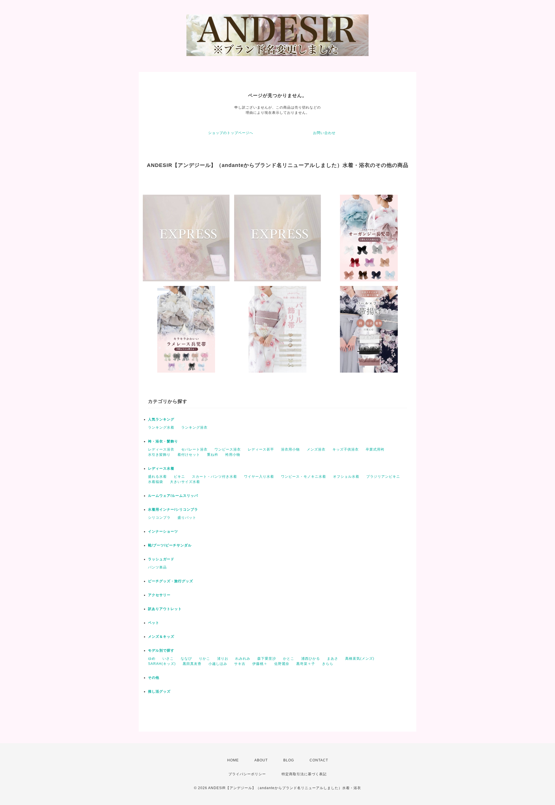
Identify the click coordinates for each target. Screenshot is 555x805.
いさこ (168, 659)
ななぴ (186, 659)
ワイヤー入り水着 (259, 477)
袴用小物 (232, 455)
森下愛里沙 (266, 659)
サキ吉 (239, 664)
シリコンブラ (159, 518)
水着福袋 (155, 482)
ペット (153, 623)
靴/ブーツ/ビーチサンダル (170, 545)
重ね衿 (212, 455)
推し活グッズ (159, 691)
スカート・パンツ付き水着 (214, 477)
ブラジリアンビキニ (383, 477)
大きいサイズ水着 (185, 482)
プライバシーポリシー (247, 774)
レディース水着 (161, 468)
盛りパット (186, 518)
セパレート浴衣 (194, 449)
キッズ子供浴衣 (345, 449)
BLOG (288, 760)
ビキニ (179, 477)
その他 (153, 678)
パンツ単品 (157, 567)
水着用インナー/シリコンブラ (173, 509)
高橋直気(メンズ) (359, 659)
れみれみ (242, 659)
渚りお (222, 659)
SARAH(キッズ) (162, 664)
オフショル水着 (346, 477)
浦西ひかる (310, 659)
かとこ (288, 659)
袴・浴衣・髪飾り (163, 441)
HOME (233, 760)
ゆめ (152, 659)
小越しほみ (217, 664)
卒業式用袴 (375, 449)
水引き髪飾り (159, 455)
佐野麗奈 (281, 664)
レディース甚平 (261, 449)
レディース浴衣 (161, 449)
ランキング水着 (161, 427)
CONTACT (319, 760)
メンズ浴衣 (316, 449)
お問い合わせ (324, 133)
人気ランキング (161, 419)
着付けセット (188, 455)
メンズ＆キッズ (161, 637)
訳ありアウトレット (165, 609)
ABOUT (261, 760)
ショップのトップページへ (230, 133)
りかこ (204, 659)
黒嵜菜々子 (305, 664)
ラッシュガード (161, 559)
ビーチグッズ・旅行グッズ (170, 581)
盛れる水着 (157, 477)
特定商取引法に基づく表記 (304, 774)
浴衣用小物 (290, 449)
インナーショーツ (163, 531)
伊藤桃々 (259, 664)
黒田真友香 (192, 664)
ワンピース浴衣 (227, 449)
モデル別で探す (161, 650)
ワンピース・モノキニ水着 (303, 477)
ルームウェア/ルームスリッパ (173, 496)
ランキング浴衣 (194, 427)
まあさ (332, 659)
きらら (327, 664)
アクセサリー (159, 595)
